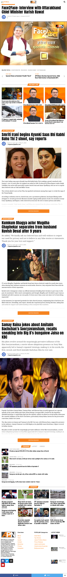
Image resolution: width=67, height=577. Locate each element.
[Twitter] (7, 561)
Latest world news (39, 544)
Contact (20, 542)
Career (19, 540)
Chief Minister (16, 70)
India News (37, 536)
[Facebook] (3, 561)
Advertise (20, 544)
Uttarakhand (42, 70)
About (19, 536)
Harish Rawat (32, 70)
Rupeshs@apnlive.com (14, 144)
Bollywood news (39, 548)
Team (19, 538)
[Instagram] (11, 561)
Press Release (38, 542)
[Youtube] (3, 565)
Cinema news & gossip (40, 546)
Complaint (20, 548)
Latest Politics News (40, 540)
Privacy (20, 546)
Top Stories (37, 538)
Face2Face (24, 70)
